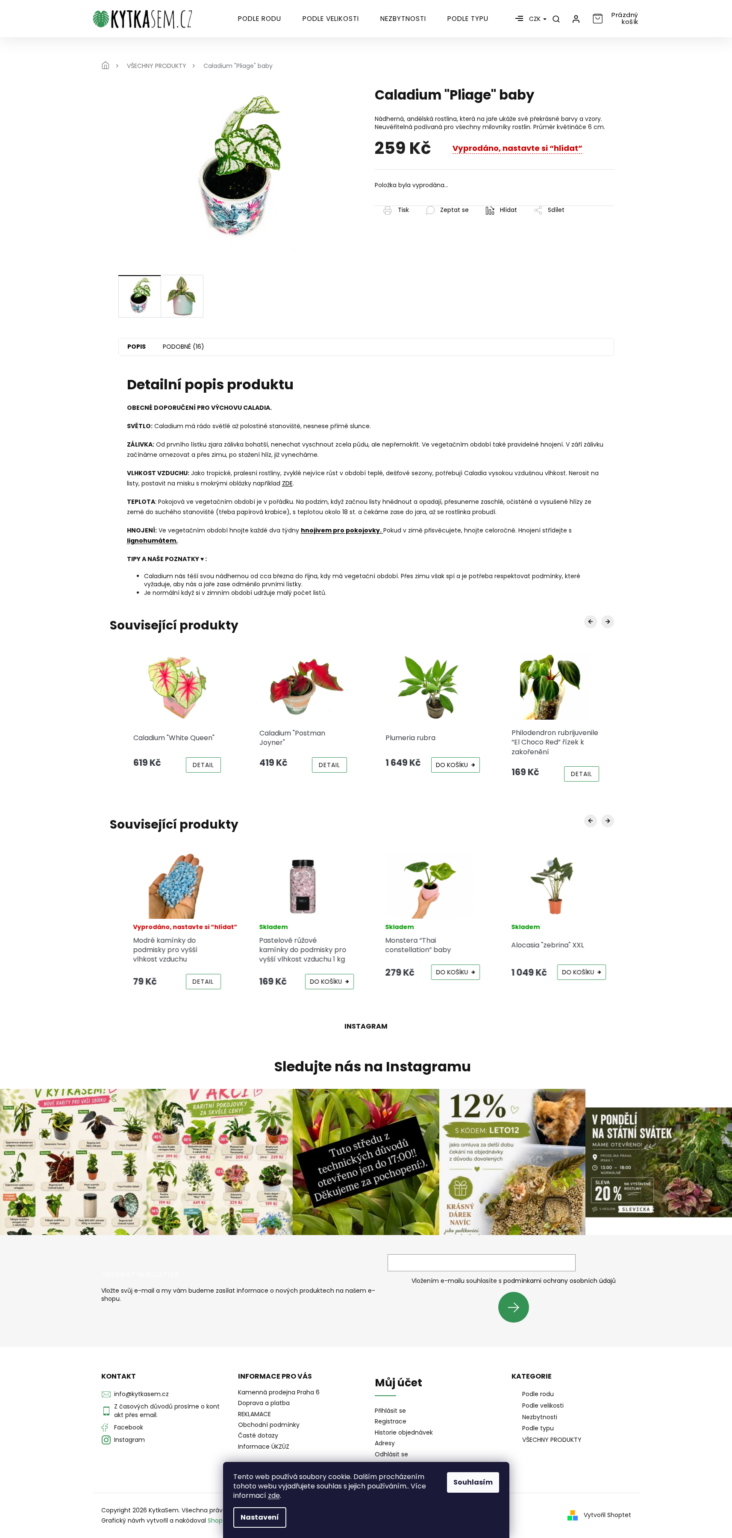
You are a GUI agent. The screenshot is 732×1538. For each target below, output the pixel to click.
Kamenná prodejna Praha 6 (279, 1392)
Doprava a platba (264, 1403)
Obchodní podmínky (269, 1424)
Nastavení (260, 1517)
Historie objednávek (404, 1433)
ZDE (287, 483)
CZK (535, 19)
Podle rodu (538, 1394)
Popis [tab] (136, 346)
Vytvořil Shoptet (607, 1515)
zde (274, 1495)
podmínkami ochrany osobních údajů (559, 1280)
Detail (203, 765)
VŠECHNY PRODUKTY (552, 1439)
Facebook (128, 1427)
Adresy (385, 1443)
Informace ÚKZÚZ (263, 1446)
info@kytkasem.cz (141, 1394)
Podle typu (538, 1428)
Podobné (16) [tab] (183, 346)
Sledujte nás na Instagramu (372, 1066)
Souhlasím (473, 1482)
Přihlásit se (517, 1307)
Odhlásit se (391, 1454)
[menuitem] (259, 19)
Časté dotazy (258, 1435)
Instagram (129, 1439)
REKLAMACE (254, 1414)
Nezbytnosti (539, 1417)
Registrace (390, 1421)
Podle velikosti (543, 1405)
